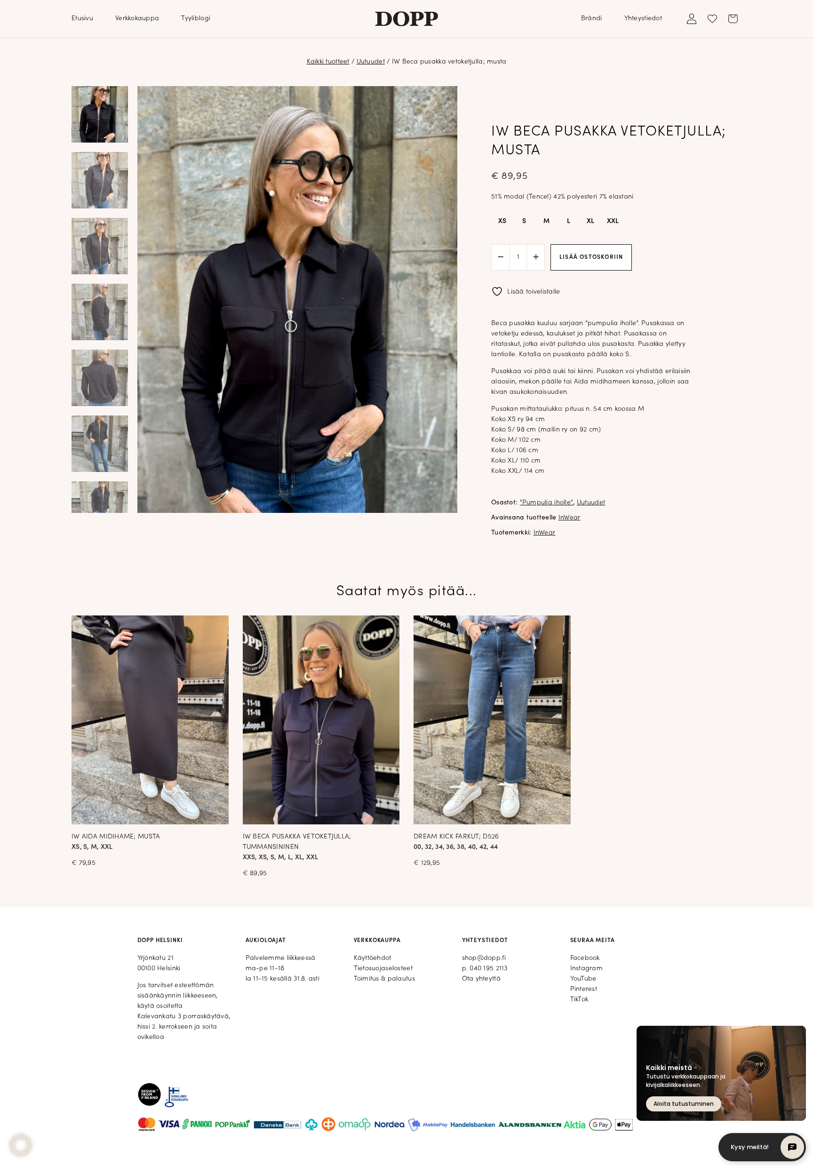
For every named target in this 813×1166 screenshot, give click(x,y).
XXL (613, 221)
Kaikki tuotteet (328, 61)
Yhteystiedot (643, 18)
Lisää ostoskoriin (591, 257)
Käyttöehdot (372, 958)
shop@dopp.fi (484, 958)
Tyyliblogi (195, 18)
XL (591, 221)
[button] (20, 1145)
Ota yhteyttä (481, 978)
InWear (569, 517)
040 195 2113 (488, 968)
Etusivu (82, 18)
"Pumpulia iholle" (547, 502)
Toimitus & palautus (384, 978)
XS (502, 221)
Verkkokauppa (137, 18)
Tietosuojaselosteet (383, 968)
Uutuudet (371, 61)
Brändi (591, 18)
